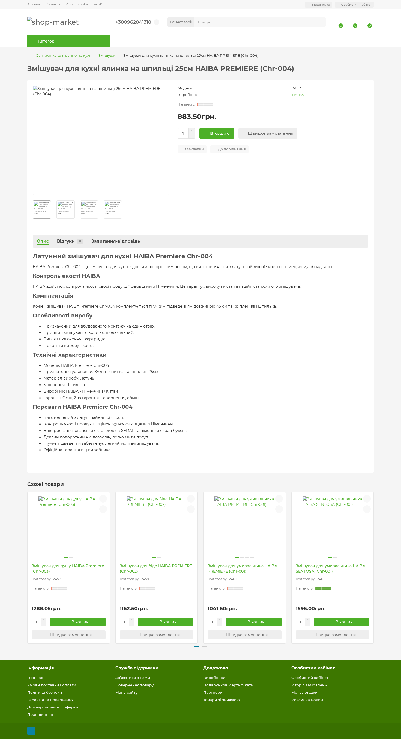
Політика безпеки (44, 692)
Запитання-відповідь (115, 241)
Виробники (214, 677)
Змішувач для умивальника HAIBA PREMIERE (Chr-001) (242, 568)
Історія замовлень (309, 685)
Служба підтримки (136, 668)
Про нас (35, 677)
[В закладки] (103, 499)
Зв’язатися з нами (132, 677)
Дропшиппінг (77, 4)
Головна (33, 4)
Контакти (53, 4)
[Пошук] (320, 22)
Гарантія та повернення (50, 700)
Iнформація (40, 668)
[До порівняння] (103, 509)
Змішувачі (108, 55)
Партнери (212, 692)
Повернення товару (134, 685)
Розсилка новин (307, 700)
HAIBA (298, 94)
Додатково (215, 668)
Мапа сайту (126, 692)
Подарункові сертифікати (228, 685)
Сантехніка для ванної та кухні (64, 55)
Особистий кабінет (313, 668)
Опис (43, 241)
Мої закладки (304, 692)
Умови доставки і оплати (51, 685)
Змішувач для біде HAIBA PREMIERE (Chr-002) (156, 568)
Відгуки (69, 241)
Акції (98, 4)
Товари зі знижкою (221, 700)
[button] (27, 567)
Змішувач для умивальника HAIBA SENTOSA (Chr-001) (330, 568)
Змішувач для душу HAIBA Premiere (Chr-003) (68, 568)
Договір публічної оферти (52, 707)
